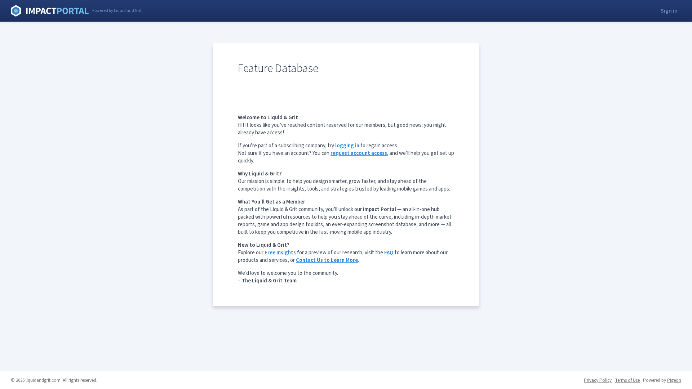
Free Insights (280, 252)
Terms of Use (627, 380)
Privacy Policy (598, 380)
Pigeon (674, 380)
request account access (359, 153)
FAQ (389, 252)
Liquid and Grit (50, 11)
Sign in (669, 11)
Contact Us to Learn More (327, 260)
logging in (347, 145)
